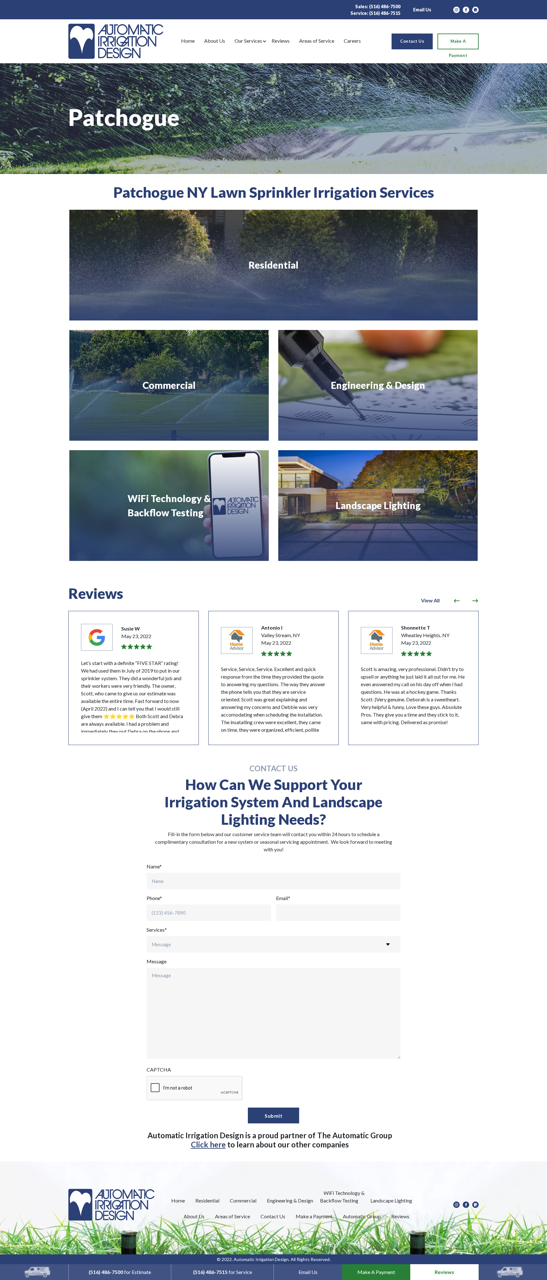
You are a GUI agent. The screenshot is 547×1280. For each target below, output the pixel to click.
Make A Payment (376, 1272)
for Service (222, 1272)
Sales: (377, 6)
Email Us (422, 9)
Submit (273, 1116)
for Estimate (120, 1272)
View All (430, 600)
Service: (375, 13)
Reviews (444, 1272)
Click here (208, 1144)
